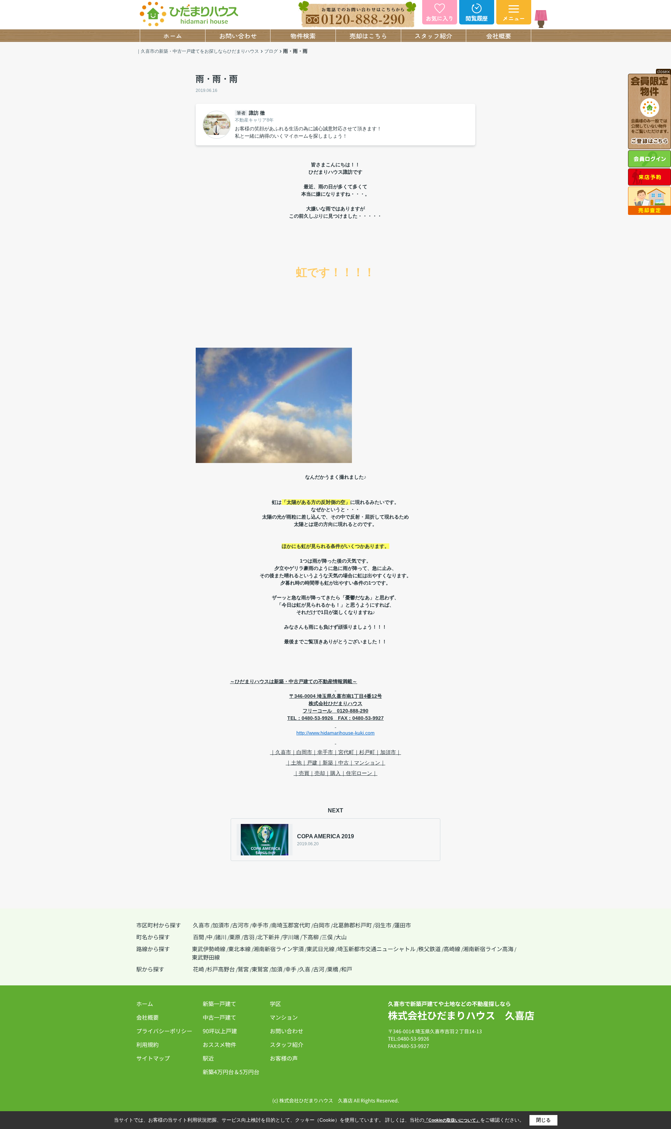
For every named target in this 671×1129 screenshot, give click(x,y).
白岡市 (321, 925)
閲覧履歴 (477, 18)
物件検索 (303, 35)
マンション (284, 1017)
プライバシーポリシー (164, 1031)
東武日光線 (320, 949)
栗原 (234, 937)
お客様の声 (284, 1058)
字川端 (290, 937)
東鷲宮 (260, 969)
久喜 (304, 969)
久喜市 (201, 925)
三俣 (327, 937)
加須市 (220, 925)
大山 (341, 937)
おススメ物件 (219, 1044)
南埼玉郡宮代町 (290, 925)
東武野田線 (206, 957)
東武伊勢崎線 (208, 949)
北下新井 (268, 937)
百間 (198, 937)
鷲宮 (243, 969)
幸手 (290, 969)
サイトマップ (153, 1058)
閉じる (543, 1120)
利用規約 (147, 1044)
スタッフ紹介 (433, 35)
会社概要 (498, 35)
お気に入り (440, 18)
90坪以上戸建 (220, 1031)
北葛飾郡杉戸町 (352, 925)
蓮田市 (402, 925)
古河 (318, 969)
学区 (275, 1003)
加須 (276, 969)
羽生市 (383, 925)
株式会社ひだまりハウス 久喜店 (461, 1015)
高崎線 (451, 949)
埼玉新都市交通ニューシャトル (376, 949)
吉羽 (248, 937)
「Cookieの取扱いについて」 (452, 1120)
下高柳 (310, 937)
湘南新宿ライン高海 (488, 949)
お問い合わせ (238, 35)
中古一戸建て (219, 1017)
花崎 (198, 969)
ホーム (172, 35)
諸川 (220, 937)
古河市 (240, 925)
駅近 (208, 1058)
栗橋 (332, 969)
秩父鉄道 (429, 949)
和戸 (346, 969)
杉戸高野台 (221, 969)
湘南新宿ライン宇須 (278, 949)
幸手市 (260, 925)
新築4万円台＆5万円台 (231, 1072)
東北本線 (239, 949)
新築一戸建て (219, 1003)
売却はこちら (368, 35)
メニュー (514, 18)
